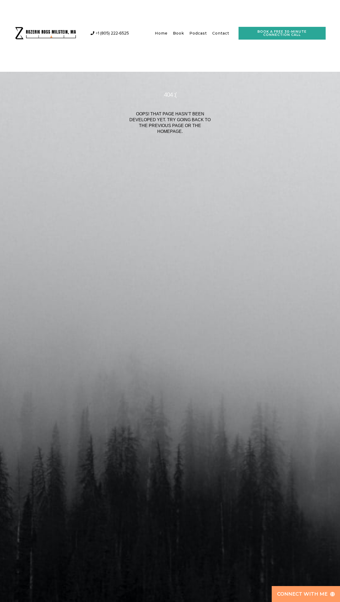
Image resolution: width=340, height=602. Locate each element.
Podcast (198, 33)
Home (161, 33)
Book (178, 33)
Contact (220, 33)
